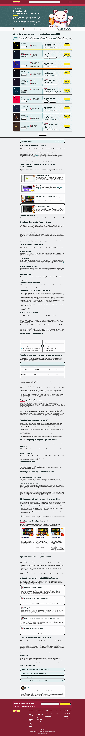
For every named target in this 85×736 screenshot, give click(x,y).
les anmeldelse (23, 46)
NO (69, 1)
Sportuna (23, 71)
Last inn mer (42, 134)
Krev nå (67, 44)
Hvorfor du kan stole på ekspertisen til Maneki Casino (65, 29)
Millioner (23, 53)
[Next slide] (71, 38)
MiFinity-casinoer (48, 714)
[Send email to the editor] (20, 29)
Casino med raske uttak (31, 720)
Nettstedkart (66, 719)
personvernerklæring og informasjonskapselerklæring (64, 706)
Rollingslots (23, 62)
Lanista (22, 125)
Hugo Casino (23, 115)
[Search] (58, 1)
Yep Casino (23, 43)
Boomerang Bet (24, 106)
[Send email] (28, 687)
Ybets (22, 97)
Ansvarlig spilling (67, 713)
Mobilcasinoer (31, 722)
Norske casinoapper (31, 717)
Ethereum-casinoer (48, 713)
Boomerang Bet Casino (39, 721)
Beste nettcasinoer (31, 715)
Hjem (13, 8)
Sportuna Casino (39, 719)
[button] (42, 141)
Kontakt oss (58, 714)
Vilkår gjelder (69, 56)
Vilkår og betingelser (67, 718)
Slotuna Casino (24, 89)
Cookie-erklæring (67, 716)
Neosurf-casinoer (48, 716)
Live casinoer (31, 726)
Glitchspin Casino (39, 714)
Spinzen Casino (39, 717)
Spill (15, 8)
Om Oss (57, 713)
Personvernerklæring (67, 714)
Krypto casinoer (30, 724)
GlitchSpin (23, 80)
